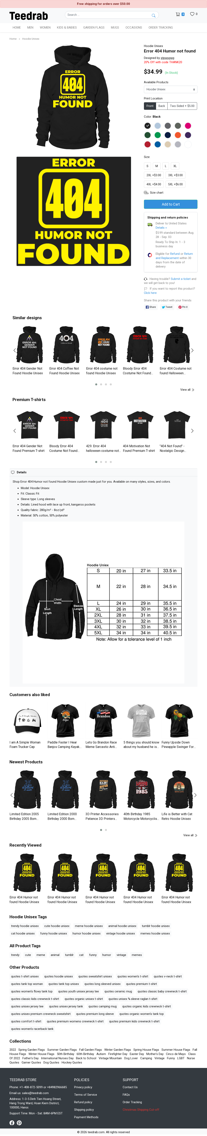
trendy (15, 955)
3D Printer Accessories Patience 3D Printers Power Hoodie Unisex (102, 818)
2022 (13, 1050)
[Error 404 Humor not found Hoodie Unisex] (27, 873)
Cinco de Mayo (176, 1054)
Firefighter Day (117, 1054)
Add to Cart (171, 204)
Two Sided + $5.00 (182, 106)
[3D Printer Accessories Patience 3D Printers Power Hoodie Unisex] (103, 790)
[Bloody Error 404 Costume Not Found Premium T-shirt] (66, 424)
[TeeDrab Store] (29, 15)
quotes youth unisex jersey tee (78, 991)
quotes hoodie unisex (58, 976)
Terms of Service (85, 1095)
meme (41, 955)
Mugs (115, 27)
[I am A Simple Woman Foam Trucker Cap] (27, 721)
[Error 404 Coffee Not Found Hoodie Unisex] (66, 345)
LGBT (181, 1058)
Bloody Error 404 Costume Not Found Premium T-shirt (63, 450)
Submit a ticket (181, 279)
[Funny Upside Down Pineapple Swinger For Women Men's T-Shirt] (179, 721)
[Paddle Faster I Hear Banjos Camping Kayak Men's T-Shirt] (65, 721)
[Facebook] (13, 1122)
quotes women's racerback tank (32, 1029)
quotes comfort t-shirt (26, 1021)
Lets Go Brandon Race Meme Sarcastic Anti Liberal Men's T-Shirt (101, 746)
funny (93, 955)
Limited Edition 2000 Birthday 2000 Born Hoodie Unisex (62, 818)
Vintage (159, 1058)
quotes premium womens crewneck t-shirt (75, 1021)
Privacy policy (83, 1087)
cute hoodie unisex (56, 926)
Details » (161, 227)
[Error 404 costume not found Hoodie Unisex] (103, 345)
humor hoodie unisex (86, 933)
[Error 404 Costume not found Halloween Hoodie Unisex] (177, 345)
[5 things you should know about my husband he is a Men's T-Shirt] (141, 721)
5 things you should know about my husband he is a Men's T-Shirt (141, 746)
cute (28, 955)
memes (137, 955)
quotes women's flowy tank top (32, 991)
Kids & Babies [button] (67, 27)
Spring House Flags (146, 1050)
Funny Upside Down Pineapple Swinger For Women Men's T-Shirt (178, 746)
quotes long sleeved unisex (102, 984)
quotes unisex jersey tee (27, 1006)
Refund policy (83, 1102)
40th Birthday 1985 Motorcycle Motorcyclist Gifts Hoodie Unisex (141, 818)
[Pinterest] (19, 1122)
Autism (101, 1054)
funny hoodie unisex (53, 933)
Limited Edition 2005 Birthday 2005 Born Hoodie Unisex (24, 818)
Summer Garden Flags (62, 1050)
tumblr (69, 955)
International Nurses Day (57, 1058)
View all (185, 389)
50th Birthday (65, 1054)
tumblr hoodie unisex (156, 926)
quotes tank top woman (27, 984)
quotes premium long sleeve (95, 1014)
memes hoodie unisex (155, 933)
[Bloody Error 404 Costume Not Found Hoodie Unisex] (140, 345)
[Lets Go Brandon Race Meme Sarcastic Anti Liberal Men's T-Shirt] (103, 721)
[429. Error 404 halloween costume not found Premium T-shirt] (103, 424)
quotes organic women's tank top (141, 1014)
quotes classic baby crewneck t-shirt (162, 991)
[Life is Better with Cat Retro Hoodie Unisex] (179, 790)
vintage (121, 955)
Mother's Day (155, 1054)
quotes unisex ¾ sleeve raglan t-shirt (133, 999)
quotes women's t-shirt (132, 976)
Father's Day (30, 1058)
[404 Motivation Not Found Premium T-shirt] (140, 424)
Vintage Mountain (110, 1058)
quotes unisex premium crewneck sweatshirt (41, 1014)
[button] (96, 384)
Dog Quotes (51, 1062)
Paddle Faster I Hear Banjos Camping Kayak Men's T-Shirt (63, 746)
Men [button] (30, 27)
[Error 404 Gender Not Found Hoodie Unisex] (30, 345)
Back (161, 106)
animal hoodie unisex (122, 926)
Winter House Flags (41, 1054)
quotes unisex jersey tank (66, 1006)
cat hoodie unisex (23, 933)
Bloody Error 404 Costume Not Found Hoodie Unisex (137, 373)
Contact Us (130, 1087)
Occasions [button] (134, 27)
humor (106, 955)
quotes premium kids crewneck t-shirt (134, 1021)
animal (55, 955)
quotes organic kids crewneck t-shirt (146, 1006)
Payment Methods (86, 1117)
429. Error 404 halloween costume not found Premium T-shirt (102, 450)
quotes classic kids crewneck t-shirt (35, 999)
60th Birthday (85, 1054)
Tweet (168, 306)
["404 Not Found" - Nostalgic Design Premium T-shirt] (177, 424)
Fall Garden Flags (90, 1050)
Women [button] (45, 27)
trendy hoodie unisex (25, 926)
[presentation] (17, 350)
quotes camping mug (103, 1006)
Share (152, 306)
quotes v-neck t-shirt (168, 976)
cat (81, 955)
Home (17, 27)
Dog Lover (131, 1058)
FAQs (126, 1095)
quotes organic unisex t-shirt (84, 999)
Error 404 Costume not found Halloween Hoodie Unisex (175, 373)
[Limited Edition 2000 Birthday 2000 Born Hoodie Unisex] (65, 790)
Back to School (86, 1058)
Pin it (185, 306)
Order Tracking (161, 27)
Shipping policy (84, 1109)
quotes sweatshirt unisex (95, 976)
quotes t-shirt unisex (25, 976)
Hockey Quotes (72, 1062)
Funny (171, 1058)
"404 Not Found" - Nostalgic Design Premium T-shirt (172, 450)
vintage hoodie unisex (120, 933)
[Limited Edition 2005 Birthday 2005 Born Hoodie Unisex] (27, 790)
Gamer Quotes (31, 1062)
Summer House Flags (176, 1050)
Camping (146, 1058)
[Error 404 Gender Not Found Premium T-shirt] (30, 424)
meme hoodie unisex (89, 926)
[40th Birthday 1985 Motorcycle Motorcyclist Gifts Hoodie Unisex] (141, 790)
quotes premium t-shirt (141, 984)
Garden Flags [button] (94, 27)
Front (150, 106)
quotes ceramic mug (118, 991)
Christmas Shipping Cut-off (141, 1109)
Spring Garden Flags (31, 1050)
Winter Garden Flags (117, 1050)
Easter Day (137, 1054)
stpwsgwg (167, 58)
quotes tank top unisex (64, 984)
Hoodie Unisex (30, 38)
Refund (175, 254)
